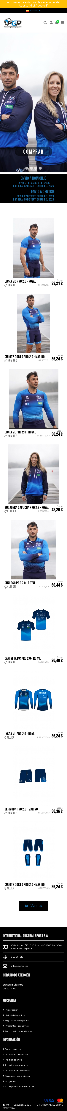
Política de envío (13, 1059)
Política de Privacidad (16, 1054)
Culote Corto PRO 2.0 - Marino (24, 357)
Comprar (33, 151)
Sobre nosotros (13, 1049)
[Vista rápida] (61, 223)
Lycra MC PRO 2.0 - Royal (20, 281)
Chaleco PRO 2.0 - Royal (20, 583)
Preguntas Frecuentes (16, 1025)
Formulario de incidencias (18, 1031)
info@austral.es (19, 965)
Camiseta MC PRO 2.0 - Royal (22, 658)
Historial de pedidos (15, 1015)
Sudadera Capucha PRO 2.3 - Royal (26, 507)
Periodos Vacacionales (16, 1065)
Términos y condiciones (17, 1076)
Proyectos (10, 1081)
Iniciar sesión (11, 1009)
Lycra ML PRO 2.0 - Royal (20, 432)
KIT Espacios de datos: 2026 (19, 1086)
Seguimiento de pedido (17, 1020)
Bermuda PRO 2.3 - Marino (21, 809)
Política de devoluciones (17, 1070)
